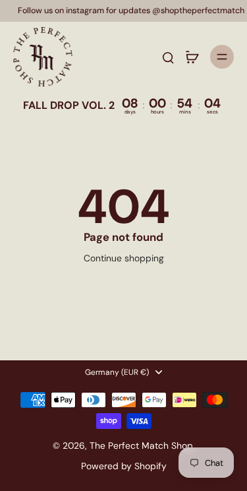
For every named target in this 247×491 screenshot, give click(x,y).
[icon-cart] (191, 57)
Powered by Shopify (124, 466)
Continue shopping (124, 258)
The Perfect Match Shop (141, 445)
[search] (167, 57)
